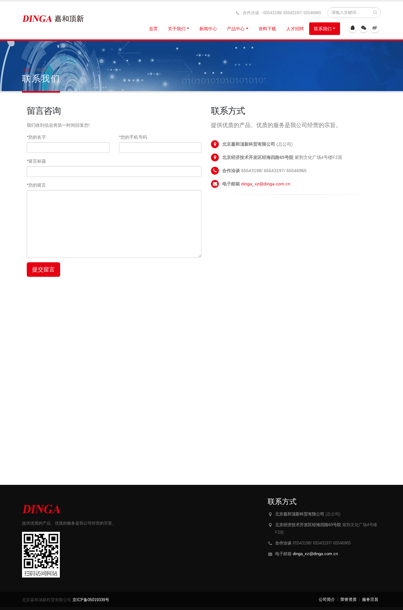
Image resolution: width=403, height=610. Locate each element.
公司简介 (327, 599)
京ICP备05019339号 (90, 600)
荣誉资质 (348, 599)
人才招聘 (295, 28)
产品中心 (236, 28)
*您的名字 (36, 137)
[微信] (363, 27)
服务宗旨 (370, 599)
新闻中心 (208, 28)
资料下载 (267, 28)
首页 (153, 28)
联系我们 (323, 28)
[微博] (374, 27)
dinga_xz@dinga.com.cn (265, 183)
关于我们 (176, 28)
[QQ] (352, 27)
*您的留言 (36, 185)
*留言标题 (36, 161)
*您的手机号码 (133, 137)
